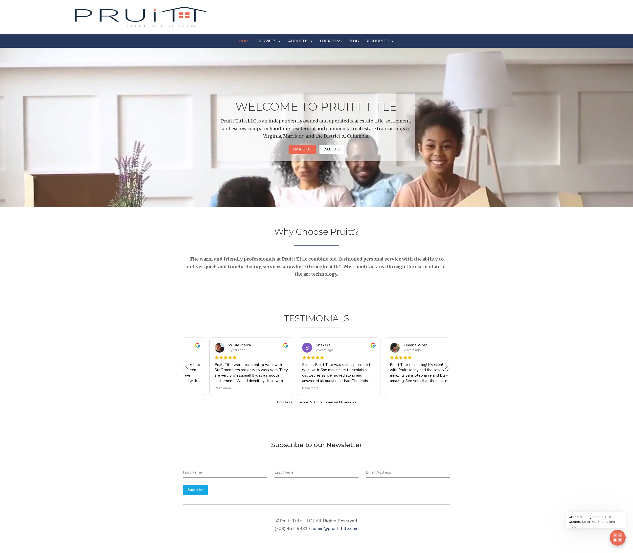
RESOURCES (377, 41)
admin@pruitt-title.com (335, 528)
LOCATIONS (331, 41)
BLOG (353, 41)
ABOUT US (298, 41)
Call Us (331, 149)
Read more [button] (200, 388)
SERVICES (267, 41)
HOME (245, 41)
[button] (446, 366)
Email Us (302, 149)
